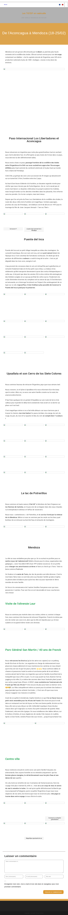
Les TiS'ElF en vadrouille (34, 13)
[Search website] (66, 5)
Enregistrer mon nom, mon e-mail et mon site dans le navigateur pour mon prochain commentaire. (31, 885)
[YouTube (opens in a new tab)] (62, 4)
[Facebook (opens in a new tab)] (59, 4)
